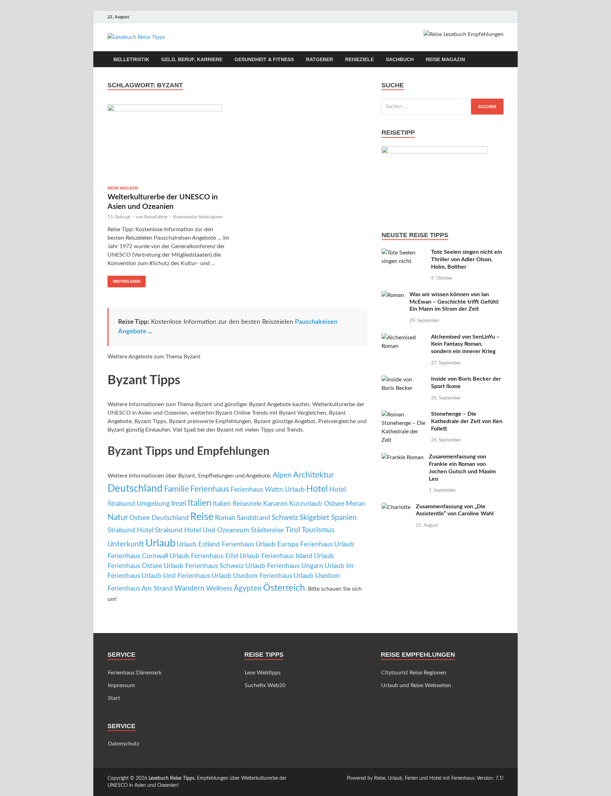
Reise (202, 517)
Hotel (317, 489)
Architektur (313, 475)
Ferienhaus (209, 489)
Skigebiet (314, 517)
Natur (117, 517)
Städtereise (267, 530)
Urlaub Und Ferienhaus (175, 576)
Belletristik (131, 59)
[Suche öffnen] (500, 59)
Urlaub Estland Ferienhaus (215, 544)
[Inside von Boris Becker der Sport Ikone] (404, 379)
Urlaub (160, 543)
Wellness (219, 588)
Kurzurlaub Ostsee (316, 504)
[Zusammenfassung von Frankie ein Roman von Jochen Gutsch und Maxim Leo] (403, 457)
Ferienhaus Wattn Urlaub (268, 489)
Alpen (282, 475)
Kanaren (275, 504)
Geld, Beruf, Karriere (191, 59)
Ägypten (248, 588)
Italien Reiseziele (237, 504)
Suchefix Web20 (265, 685)
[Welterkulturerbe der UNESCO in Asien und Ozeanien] (169, 142)
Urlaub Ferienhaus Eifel (203, 556)
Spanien (344, 517)
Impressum (121, 685)
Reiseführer (156, 217)
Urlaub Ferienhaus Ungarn (284, 566)
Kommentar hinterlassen (198, 217)
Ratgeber (319, 59)
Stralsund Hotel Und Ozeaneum (202, 530)
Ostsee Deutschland (159, 518)
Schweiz (285, 517)
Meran (355, 504)
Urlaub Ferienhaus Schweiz (204, 566)
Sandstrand (253, 518)
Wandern (189, 588)
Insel (178, 503)
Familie (176, 489)
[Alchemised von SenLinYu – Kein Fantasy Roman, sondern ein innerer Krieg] (404, 337)
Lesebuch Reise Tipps (171, 778)
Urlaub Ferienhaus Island (276, 556)
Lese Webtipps (263, 672)
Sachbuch (400, 59)
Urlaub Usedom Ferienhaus (251, 576)
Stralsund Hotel (130, 530)
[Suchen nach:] (443, 107)
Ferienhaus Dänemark (135, 672)
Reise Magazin (445, 59)
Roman (225, 518)
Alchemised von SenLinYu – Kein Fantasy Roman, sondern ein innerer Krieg (465, 344)
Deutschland (135, 489)
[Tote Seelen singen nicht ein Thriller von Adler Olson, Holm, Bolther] (404, 253)
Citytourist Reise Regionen (413, 672)
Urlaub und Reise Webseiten (416, 685)
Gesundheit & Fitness (264, 59)
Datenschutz (123, 744)
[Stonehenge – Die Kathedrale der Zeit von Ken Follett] (404, 414)
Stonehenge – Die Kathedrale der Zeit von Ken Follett (466, 421)
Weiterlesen (123, 279)
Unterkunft (125, 544)
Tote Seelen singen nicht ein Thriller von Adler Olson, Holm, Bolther (466, 259)
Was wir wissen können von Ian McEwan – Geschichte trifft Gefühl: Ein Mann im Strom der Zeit (454, 302)
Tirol (292, 530)
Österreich (284, 587)
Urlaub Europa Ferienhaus (294, 544)
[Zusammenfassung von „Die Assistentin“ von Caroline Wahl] (396, 507)
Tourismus (318, 530)
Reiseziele (359, 59)
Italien (199, 503)
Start (114, 698)
